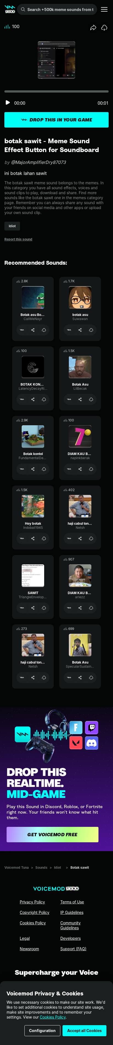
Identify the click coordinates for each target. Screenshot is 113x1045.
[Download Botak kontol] (43, 469)
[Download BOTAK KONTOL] (43, 399)
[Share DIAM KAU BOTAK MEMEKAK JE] (80, 607)
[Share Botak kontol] (32, 469)
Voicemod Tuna (16, 867)
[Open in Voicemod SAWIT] (21, 607)
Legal (25, 938)
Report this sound (18, 239)
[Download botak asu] (91, 329)
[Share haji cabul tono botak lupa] (32, 677)
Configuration (42, 1030)
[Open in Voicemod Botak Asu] (69, 399)
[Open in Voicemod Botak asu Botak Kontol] (21, 329)
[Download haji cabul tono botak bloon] (91, 538)
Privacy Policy (32, 902)
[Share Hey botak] (32, 538)
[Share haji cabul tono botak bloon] (80, 538)
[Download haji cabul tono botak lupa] (43, 677)
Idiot (57, 867)
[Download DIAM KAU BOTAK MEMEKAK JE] (91, 607)
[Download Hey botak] (43, 538)
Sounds (41, 867)
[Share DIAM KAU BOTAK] (80, 469)
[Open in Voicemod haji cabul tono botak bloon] (69, 538)
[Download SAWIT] (43, 607)
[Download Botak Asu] (91, 399)
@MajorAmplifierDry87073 (38, 162)
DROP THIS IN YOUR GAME (61, 120)
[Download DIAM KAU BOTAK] (91, 469)
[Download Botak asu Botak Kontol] (43, 329)
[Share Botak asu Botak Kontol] (32, 329)
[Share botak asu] (80, 329)
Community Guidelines (70, 925)
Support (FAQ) (73, 948)
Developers (70, 938)
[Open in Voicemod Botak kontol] (21, 469)
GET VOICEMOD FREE (52, 834)
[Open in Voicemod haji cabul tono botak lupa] (21, 677)
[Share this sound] (93, 27)
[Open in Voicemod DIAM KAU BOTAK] (69, 469)
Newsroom (29, 948)
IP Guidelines (71, 912)
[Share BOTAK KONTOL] (32, 399)
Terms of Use (72, 902)
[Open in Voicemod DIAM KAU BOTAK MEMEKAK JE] (69, 607)
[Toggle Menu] (104, 9)
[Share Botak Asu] (80, 399)
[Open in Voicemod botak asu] (69, 329)
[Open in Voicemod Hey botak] (21, 538)
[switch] (7, 103)
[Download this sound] (104, 27)
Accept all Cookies (84, 1030)
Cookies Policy (53, 1017)
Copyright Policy (34, 912)
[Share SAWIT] (32, 607)
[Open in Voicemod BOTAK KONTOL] (21, 399)
